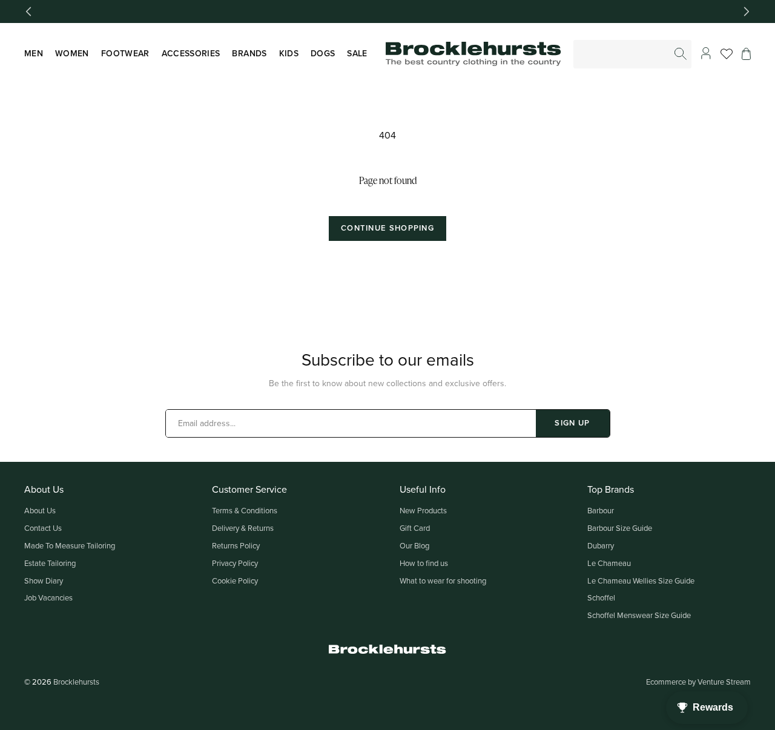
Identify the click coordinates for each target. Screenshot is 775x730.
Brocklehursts (76, 681)
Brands (249, 53)
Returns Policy (236, 545)
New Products (423, 510)
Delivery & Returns (243, 527)
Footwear (125, 53)
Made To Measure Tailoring (69, 545)
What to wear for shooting (443, 580)
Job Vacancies (48, 597)
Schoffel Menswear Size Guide (639, 615)
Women (72, 53)
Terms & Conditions (244, 510)
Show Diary (43, 580)
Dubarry (600, 545)
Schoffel (601, 597)
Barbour (600, 510)
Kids (288, 53)
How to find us (424, 562)
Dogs (323, 53)
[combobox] (633, 54)
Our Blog (414, 545)
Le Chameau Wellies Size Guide (640, 580)
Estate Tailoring (50, 562)
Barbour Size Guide (619, 527)
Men (33, 53)
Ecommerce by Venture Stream (698, 681)
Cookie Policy (235, 580)
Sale (357, 53)
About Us (40, 510)
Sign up (572, 423)
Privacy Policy (235, 562)
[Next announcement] (746, 11)
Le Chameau (609, 562)
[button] (746, 54)
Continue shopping (387, 228)
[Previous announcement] (28, 11)
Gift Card (415, 527)
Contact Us (43, 527)
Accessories (191, 53)
